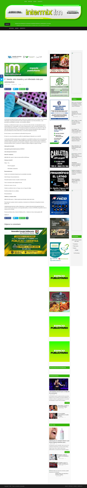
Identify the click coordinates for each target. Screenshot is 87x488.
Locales (19, 84)
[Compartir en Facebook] (7, 89)
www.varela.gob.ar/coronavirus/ (10, 151)
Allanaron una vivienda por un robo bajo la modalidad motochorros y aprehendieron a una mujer (33, 23)
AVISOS (34, 1)
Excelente (76, 244)
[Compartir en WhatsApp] (22, 89)
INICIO (25, 1)
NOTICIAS (30, 1)
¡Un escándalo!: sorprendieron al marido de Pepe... (63, 415)
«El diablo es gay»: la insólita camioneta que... (63, 463)
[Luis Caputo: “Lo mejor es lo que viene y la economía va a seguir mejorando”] (77, 124)
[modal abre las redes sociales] (27, 89)
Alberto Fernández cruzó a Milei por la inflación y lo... (76, 180)
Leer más (67, 402)
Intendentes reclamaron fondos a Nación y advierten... (76, 164)
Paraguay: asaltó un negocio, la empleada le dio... (63, 456)
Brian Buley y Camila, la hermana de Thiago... (63, 406)
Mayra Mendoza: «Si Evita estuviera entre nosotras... (76, 147)
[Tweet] (15, 89)
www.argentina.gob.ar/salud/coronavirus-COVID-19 (14, 148)
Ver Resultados (77, 253)
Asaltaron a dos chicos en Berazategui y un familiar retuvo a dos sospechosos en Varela (33, 25)
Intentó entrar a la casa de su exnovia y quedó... (61, 474)
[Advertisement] (43, 41)
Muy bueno (76, 246)
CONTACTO (40, 1)
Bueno (75, 248)
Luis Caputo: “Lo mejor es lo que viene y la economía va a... (76, 130)
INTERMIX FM (14, 84)
